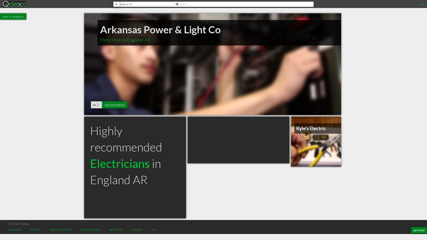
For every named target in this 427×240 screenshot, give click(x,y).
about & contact (61, 229)
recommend (114, 104)
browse (137, 229)
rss (153, 229)
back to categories (13, 16)
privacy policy (90, 229)
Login (421, 4)
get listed (116, 229)
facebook (15, 229)
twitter (35, 229)
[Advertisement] (238, 140)
